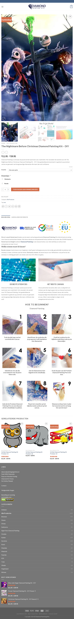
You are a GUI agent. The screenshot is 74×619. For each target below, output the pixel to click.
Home (3, 143)
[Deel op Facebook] (6, 206)
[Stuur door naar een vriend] (12, 206)
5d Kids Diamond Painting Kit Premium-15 (9, 453)
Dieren (3, 520)
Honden (3, 534)
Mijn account (53, 614)
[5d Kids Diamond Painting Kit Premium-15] (12, 435)
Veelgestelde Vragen (7, 490)
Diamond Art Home (7, 479)
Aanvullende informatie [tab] (19, 217)
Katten (3, 537)
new (5, 202)
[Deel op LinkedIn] (19, 206)
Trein (3, 562)
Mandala (4, 548)
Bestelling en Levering (8, 495)
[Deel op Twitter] (9, 206)
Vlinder (3, 565)
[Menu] (2, 6)
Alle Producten (12, 143)
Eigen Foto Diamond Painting (10, 530)
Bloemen (4, 516)
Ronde (6, 183)
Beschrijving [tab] (5, 217)
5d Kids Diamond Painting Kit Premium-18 (34, 453)
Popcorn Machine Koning (9, 476)
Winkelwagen (43, 614)
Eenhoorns (4, 527)
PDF (2, 558)
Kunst (3, 544)
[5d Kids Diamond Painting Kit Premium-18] (37, 435)
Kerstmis (4, 541)
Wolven (3, 572)
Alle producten (22, 614)
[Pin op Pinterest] (16, 206)
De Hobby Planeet (7, 481)
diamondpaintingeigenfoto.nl (10, 472)
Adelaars (4, 510)
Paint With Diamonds (8, 474)
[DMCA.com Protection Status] (7, 499)
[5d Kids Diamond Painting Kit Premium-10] (61, 435)
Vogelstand (4, 569)
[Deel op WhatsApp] (3, 206)
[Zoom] (4, 119)
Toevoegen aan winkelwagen (25, 189)
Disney (3, 523)
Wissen (71, 166)
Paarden (3, 555)
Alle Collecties (33, 614)
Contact (3, 485)
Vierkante (7, 179)
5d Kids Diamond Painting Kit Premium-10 (58, 453)
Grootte (3, 169)
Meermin (4, 551)
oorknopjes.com (6, 497)
